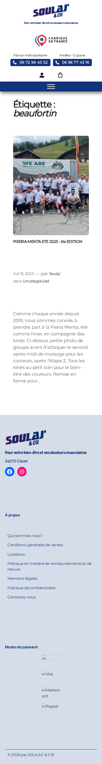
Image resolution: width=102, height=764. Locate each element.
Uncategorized (36, 281)
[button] (30, 62)
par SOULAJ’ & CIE (37, 754)
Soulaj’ (55, 273)
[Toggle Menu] (51, 86)
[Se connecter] (41, 75)
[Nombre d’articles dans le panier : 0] (60, 75)
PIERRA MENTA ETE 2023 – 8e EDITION (47, 241)
